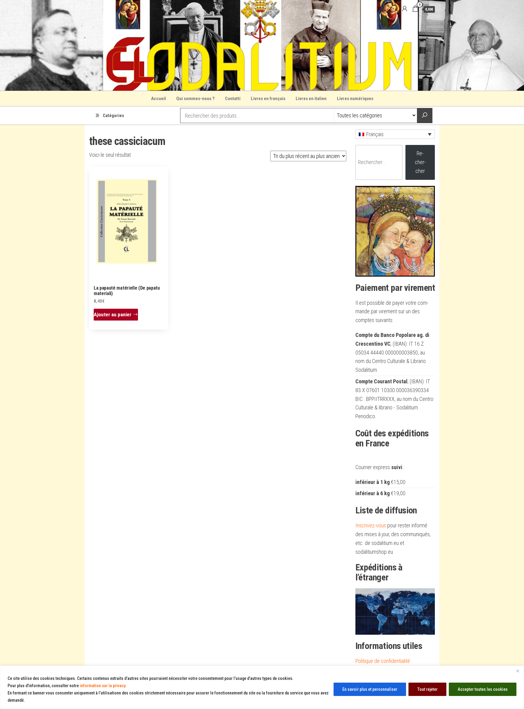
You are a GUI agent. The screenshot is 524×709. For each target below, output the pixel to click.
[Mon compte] (404, 8)
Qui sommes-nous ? (195, 98)
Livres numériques (355, 98)
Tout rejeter (427, 689)
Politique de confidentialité (382, 661)
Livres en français (268, 98)
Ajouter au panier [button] (112, 314)
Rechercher (420, 162)
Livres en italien (311, 98)
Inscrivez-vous (370, 525)
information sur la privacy (102, 685)
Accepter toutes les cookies (483, 689)
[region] (262, 687)
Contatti (232, 98)
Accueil (158, 98)
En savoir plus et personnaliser (369, 689)
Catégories (113, 115)
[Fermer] (517, 670)
